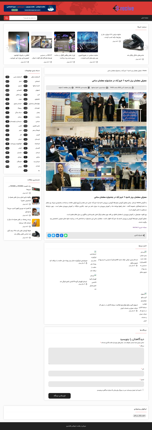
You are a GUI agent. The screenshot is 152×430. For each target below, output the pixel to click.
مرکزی (32, 157)
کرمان (13, 139)
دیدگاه (141, 346)
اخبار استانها (95, 88)
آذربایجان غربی (13, 77)
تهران (14, 99)
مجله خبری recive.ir (140, 227)
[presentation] (145, 47)
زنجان (32, 112)
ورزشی (13, 166)
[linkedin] (57, 235)
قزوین (32, 135)
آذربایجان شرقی (32, 77)
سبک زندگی (13, 112)
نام (142, 369)
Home (145, 71)
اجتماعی (32, 81)
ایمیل (142, 380)
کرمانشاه (32, 144)
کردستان (32, 139)
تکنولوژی (32, 99)
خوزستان (32, 108)
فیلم (13, 130)
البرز (32, 95)
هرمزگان (13, 161)
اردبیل (13, 86)
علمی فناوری (32, 126)
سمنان (13, 117)
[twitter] (49, 235)
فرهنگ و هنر (32, 130)
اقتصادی (13, 90)
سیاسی (32, 121)
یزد (32, 170)
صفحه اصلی (144, 18)
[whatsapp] (65, 235)
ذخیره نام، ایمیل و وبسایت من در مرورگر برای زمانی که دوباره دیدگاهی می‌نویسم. (119, 390)
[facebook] (61, 235)
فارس (13, 126)
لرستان (32, 153)
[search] (6, 18)
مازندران (13, 153)
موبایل (13, 157)
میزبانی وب (32, 161)
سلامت (32, 117)
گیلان (13, 148)
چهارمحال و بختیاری (32, 104)
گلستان (32, 148)
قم (14, 135)
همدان (32, 166)
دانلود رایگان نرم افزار (139, 416)
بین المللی (13, 95)
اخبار (13, 81)
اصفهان (32, 90)
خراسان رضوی (13, 104)
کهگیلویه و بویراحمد (14, 144)
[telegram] (53, 235)
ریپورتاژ (14, 108)
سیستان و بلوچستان (14, 121)
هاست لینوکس (75, 426)
